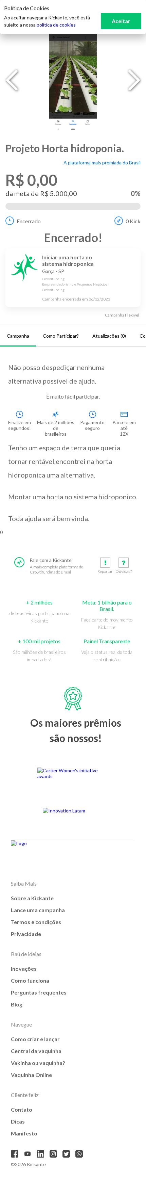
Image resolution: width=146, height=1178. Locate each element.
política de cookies (56, 25)
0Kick (133, 221)
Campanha (18, 336)
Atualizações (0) (109, 336)
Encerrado (29, 221)
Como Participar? (61, 336)
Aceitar (121, 21)
